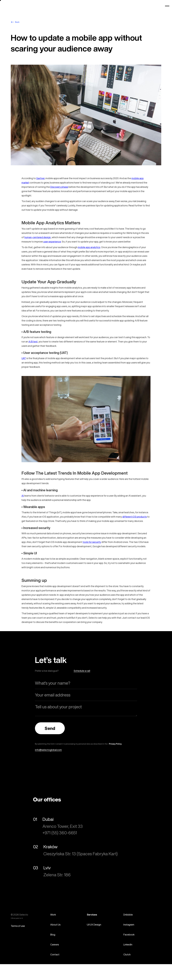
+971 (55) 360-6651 (59, 833)
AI (23, 495)
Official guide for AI (17, 918)
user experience (52, 241)
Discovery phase (59, 187)
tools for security (92, 542)
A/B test (33, 341)
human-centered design (37, 237)
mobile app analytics (89, 247)
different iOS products (134, 516)
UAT (24, 358)
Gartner (40, 178)
